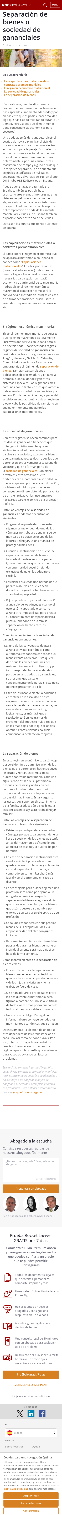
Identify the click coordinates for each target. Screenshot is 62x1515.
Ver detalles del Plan (31, 1385)
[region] (31, 1484)
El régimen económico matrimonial (27, 88)
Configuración (31, 1510)
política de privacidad (16, 1488)
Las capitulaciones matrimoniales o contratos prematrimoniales (27, 83)
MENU (55, 4)
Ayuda (36, 1446)
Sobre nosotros (14, 1446)
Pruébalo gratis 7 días (31, 1374)
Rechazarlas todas (31, 1503)
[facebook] (42, 1413)
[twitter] (20, 1413)
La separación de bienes (20, 95)
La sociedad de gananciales (22, 91)
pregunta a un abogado (27, 1092)
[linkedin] (31, 1413)
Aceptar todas (31, 1495)
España (18, 1432)
